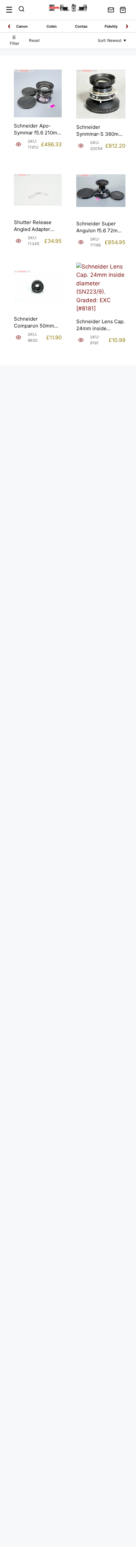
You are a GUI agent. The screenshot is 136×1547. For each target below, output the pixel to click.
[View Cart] (122, 10)
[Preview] (18, 144)
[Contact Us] (111, 10)
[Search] (21, 9)
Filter (14, 40)
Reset (34, 40)
